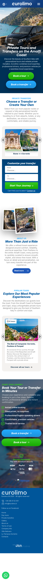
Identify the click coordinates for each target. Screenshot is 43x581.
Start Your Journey (20, 185)
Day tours (5, 515)
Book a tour (19, 75)
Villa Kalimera (6, 531)
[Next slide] (38, 140)
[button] (5, 4)
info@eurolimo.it (11, 503)
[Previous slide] (4, 140)
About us (5, 523)
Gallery (4, 521)
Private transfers (8, 518)
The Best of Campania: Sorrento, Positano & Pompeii (21, 345)
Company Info (7, 528)
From (9, 168)
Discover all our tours (20, 367)
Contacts (5, 537)
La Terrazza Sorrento (9, 534)
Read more (19, 271)
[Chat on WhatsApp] (5, 575)
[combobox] (19, 170)
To (8, 176)
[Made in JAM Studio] (22, 545)
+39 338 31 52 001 (12, 501)
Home (4, 513)
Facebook (15, 508)
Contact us (31, 191)
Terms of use (7, 526)
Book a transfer (19, 84)
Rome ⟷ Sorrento (21, 154)
